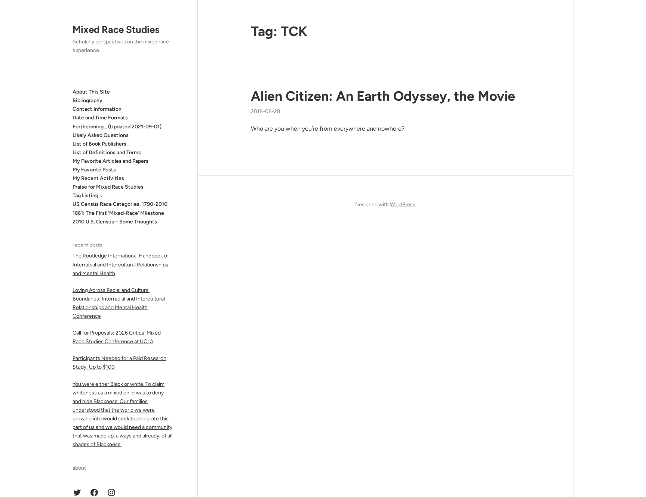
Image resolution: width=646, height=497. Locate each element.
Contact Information (97, 109)
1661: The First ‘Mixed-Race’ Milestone (118, 213)
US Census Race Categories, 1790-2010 (120, 204)
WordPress (402, 204)
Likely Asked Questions (101, 135)
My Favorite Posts (94, 170)
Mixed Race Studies (116, 30)
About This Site (91, 92)
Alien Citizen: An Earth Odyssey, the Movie (383, 96)
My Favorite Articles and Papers (110, 161)
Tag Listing (85, 195)
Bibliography (87, 100)
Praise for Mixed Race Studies (108, 187)
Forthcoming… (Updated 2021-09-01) (117, 127)
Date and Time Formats (100, 118)
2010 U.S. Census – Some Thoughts (115, 222)
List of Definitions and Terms (107, 152)
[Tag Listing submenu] (101, 195)
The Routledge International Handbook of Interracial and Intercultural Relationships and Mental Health (121, 264)
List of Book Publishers (99, 144)
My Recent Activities (98, 178)
